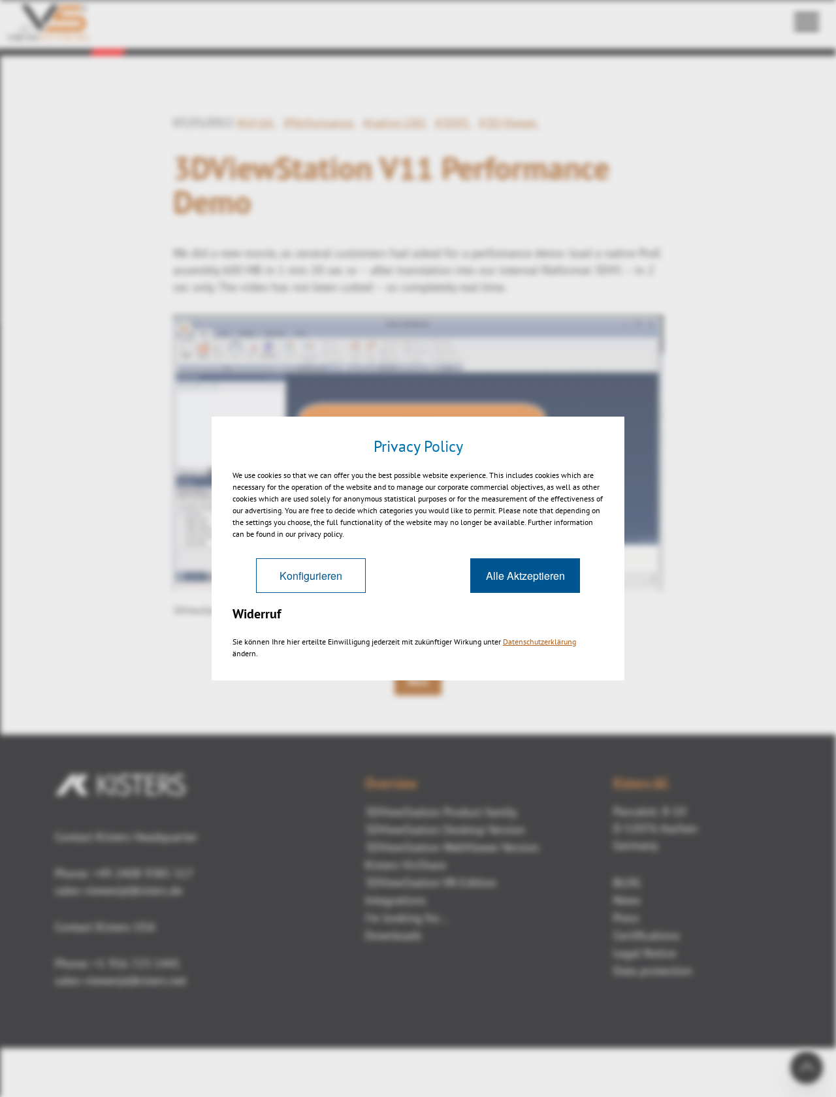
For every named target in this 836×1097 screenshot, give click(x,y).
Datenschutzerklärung (539, 641)
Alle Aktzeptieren (525, 575)
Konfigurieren (311, 575)
